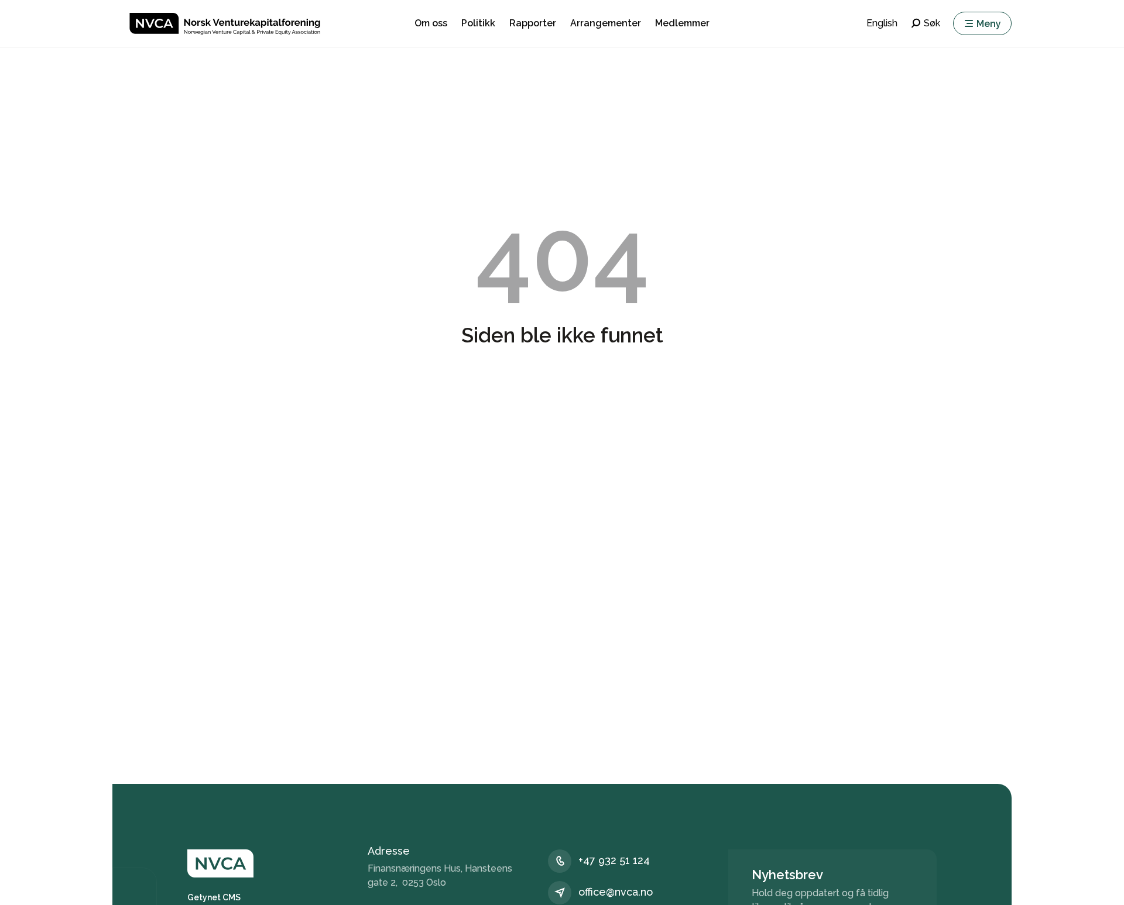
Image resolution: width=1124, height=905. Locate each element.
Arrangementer (605, 23)
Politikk (478, 23)
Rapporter (532, 23)
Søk (932, 23)
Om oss (430, 23)
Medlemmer (682, 23)
